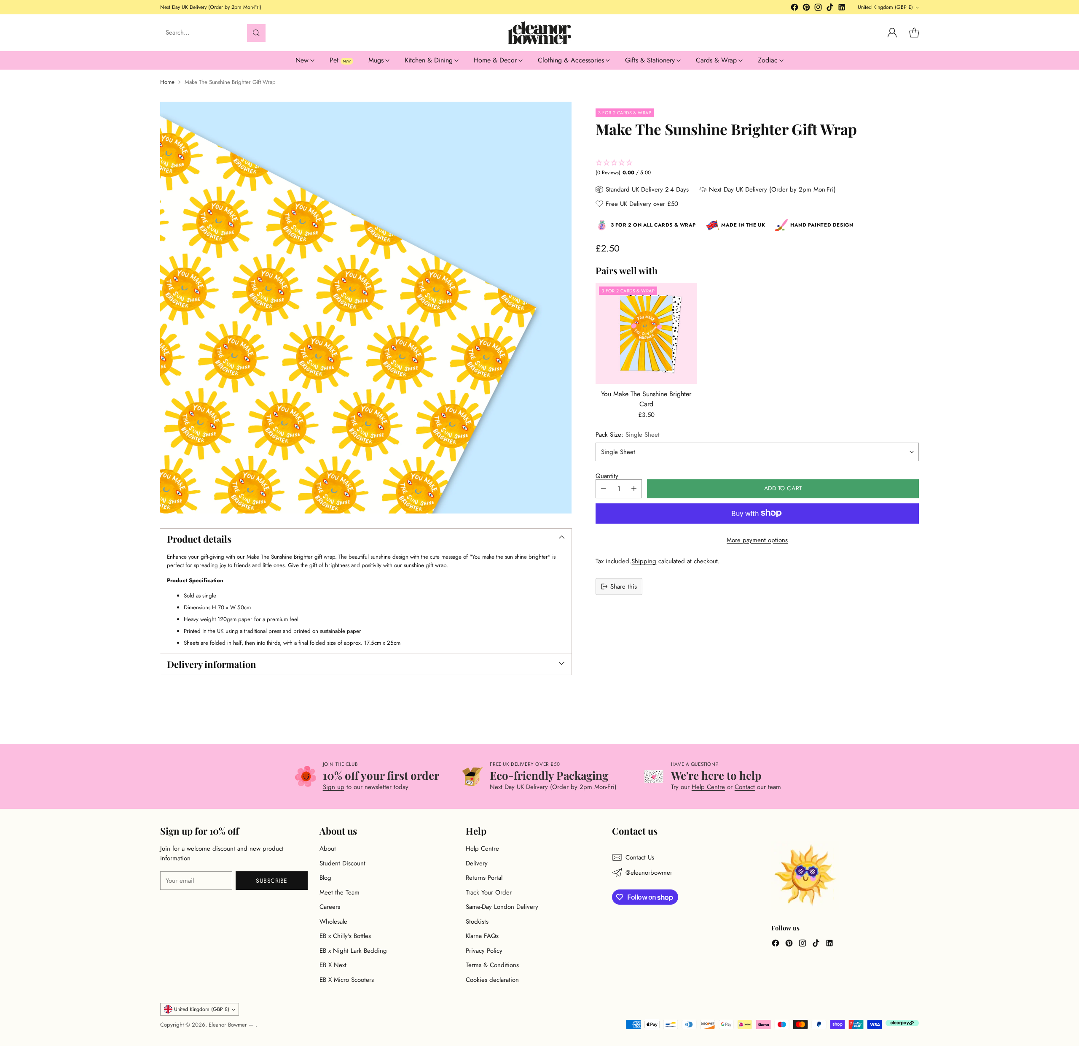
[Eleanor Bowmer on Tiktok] (830, 8)
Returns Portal (484, 877)
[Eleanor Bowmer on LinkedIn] (841, 8)
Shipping (643, 561)
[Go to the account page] (892, 33)
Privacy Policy (484, 950)
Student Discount (342, 863)
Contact (745, 787)
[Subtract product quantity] (603, 488)
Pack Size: (628, 434)
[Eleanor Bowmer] (539, 32)
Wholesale (333, 921)
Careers (329, 906)
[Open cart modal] (914, 33)
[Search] (256, 33)
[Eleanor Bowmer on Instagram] (818, 8)
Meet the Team (339, 892)
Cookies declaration (492, 979)
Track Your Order (489, 892)
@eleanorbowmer (648, 872)
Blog (325, 877)
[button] (757, 168)
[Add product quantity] (633, 488)
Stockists (477, 921)
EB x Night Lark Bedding (353, 950)
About (327, 848)
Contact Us (639, 857)
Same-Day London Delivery (502, 906)
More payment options (757, 539)
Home (167, 82)
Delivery (477, 863)
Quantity (607, 476)
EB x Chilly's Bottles (345, 936)
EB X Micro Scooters (346, 979)
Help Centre (708, 787)
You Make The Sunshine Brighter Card (646, 399)
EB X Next (332, 965)
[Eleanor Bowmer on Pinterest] (806, 8)
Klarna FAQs (482, 936)
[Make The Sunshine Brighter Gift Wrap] (366, 308)
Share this (623, 586)
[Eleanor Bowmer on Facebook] (794, 8)
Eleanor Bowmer (229, 1025)
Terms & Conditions (492, 965)
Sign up (333, 787)
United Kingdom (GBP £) (885, 7)
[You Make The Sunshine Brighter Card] (646, 333)
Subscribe (271, 880)
